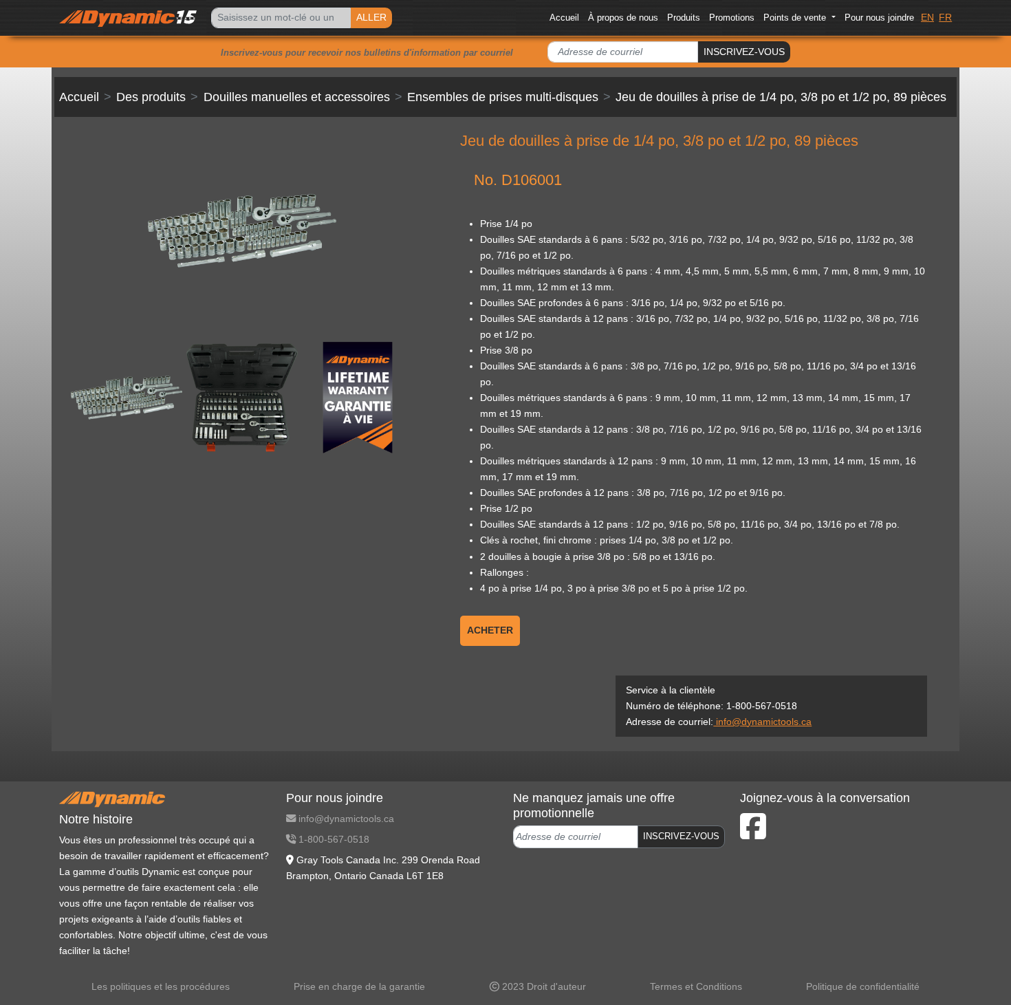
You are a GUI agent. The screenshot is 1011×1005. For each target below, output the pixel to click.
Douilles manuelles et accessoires (297, 97)
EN (927, 17)
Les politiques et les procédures (160, 986)
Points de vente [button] (796, 17)
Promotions (731, 17)
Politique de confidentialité (863, 986)
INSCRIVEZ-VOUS (744, 51)
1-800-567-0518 (332, 839)
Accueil (564, 17)
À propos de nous (623, 17)
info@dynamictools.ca (762, 721)
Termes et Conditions (696, 986)
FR (945, 17)
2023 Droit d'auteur (542, 986)
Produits (683, 17)
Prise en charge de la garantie (359, 986)
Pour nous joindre (879, 17)
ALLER (371, 17)
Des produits (151, 97)
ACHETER (490, 630)
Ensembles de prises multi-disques (502, 97)
